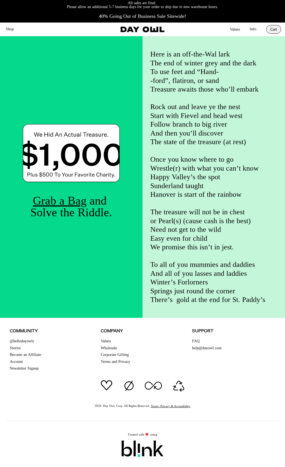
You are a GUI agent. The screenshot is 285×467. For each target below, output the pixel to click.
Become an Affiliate (25, 355)
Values (235, 29)
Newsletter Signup (24, 368)
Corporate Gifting (115, 355)
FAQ (196, 341)
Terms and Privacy (115, 362)
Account (16, 362)
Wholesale (109, 348)
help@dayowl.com (207, 348)
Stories (15, 348)
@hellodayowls (22, 341)
